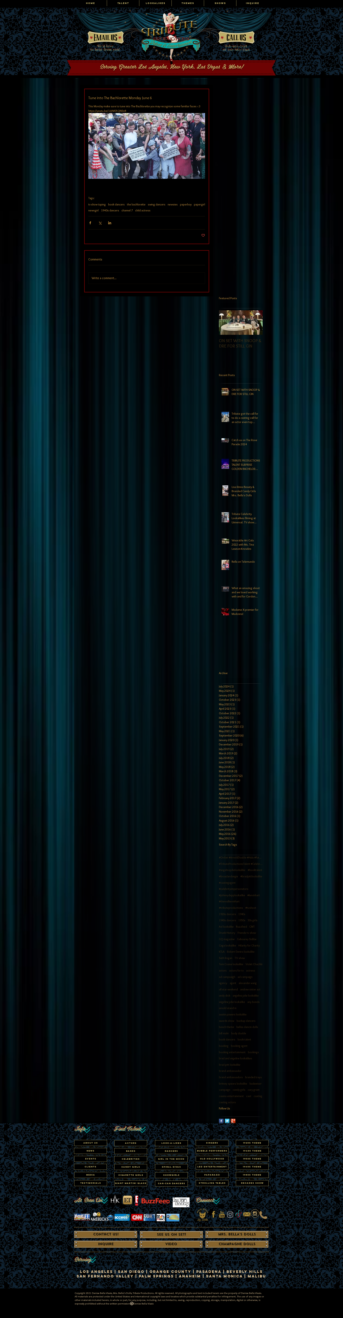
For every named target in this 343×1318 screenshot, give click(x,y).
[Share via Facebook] (90, 223)
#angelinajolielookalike (232, 870)
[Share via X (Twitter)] (100, 223)
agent (233, 983)
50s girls (252, 920)
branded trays (253, 1077)
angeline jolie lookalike (232, 1002)
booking (223, 1046)
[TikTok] (238, 1214)
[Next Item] (256, 322)
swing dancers (156, 204)
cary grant (254, 1090)
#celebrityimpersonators (233, 889)
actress (250, 970)
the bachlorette (136, 204)
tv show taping (97, 204)
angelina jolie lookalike (246, 995)
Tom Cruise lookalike (231, 964)
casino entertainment (231, 1096)
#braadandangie (228, 876)
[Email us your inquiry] (247, 1214)
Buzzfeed (241, 926)
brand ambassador (230, 1071)
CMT (252, 926)
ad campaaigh (227, 977)
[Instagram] (230, 1214)
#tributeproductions (231, 908)
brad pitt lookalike (229, 1064)
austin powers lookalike (233, 1014)
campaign (224, 1090)
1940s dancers (110, 210)
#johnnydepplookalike (232, 895)
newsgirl (93, 210)
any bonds (253, 1002)
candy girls (239, 1090)
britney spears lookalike (233, 1083)
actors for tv (236, 970)
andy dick (224, 995)
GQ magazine (227, 939)
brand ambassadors (231, 1077)
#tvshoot (250, 908)
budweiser (256, 1083)
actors (223, 970)
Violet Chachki (254, 964)
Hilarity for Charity (249, 945)
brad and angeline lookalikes (235, 1058)
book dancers (116, 204)
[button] (130, 1159)
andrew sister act (250, 989)
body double (238, 1033)
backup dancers (246, 1021)
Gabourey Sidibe (246, 939)
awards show (226, 1021)
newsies (173, 204)
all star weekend (228, 989)
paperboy (186, 204)
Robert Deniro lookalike (240, 951)
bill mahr (224, 1033)
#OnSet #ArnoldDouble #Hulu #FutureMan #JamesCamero (241, 857)
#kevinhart (253, 895)
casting (258, 1096)
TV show (240, 958)
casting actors (227, 1102)
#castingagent (227, 882)
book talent (244, 1039)
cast (248, 1096)
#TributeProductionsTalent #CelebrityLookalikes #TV (241, 864)
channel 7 (127, 210)
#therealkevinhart (229, 901)
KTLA (221, 951)
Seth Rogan (225, 958)
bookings (253, 1052)
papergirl (199, 204)
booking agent (239, 1046)
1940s (241, 914)
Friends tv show (247, 933)
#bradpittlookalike (251, 876)
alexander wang (248, 983)
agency (223, 983)
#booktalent (255, 870)
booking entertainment (232, 1052)
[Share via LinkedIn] (110, 223)
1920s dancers (227, 914)
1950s (241, 920)
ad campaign (245, 977)
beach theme (226, 1027)
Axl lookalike (226, 926)
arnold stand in (227, 1008)
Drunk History (227, 933)
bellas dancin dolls (247, 1027)
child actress (142, 210)
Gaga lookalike (227, 945)
